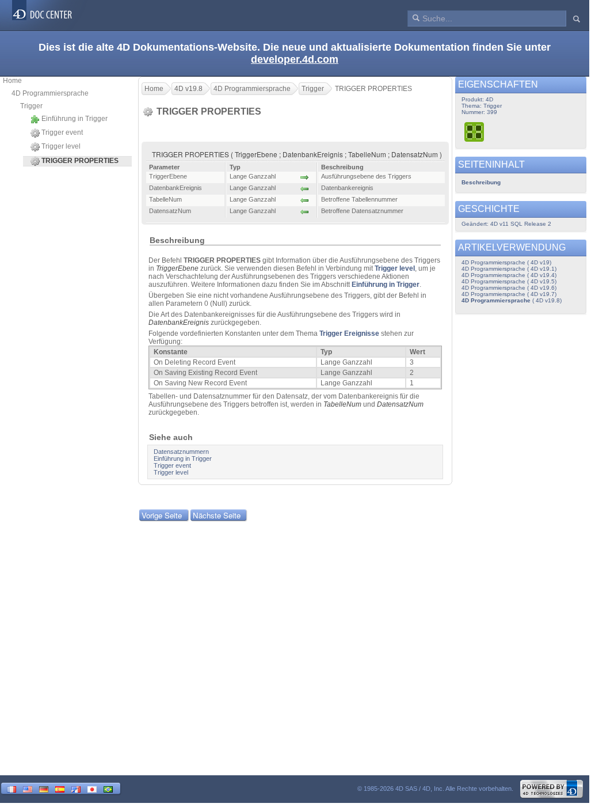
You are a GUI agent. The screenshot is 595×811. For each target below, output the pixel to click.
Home (12, 81)
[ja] (92, 788)
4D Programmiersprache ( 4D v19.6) (508, 288)
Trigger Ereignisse (349, 333)
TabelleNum (342, 404)
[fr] (11, 788)
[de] (43, 788)
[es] (60, 788)
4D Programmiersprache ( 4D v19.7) (508, 294)
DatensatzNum (400, 404)
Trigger (31, 106)
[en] (27, 788)
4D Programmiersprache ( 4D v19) (506, 262)
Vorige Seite (162, 515)
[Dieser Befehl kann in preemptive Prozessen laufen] (474, 131)
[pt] (108, 788)
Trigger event (62, 132)
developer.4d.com (294, 59)
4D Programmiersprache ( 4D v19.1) (508, 269)
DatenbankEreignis (178, 323)
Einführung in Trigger (74, 119)
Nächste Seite (217, 515)
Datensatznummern (181, 451)
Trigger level (61, 146)
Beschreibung (481, 182)
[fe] (76, 788)
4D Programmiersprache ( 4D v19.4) (508, 275)
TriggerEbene (177, 268)
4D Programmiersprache (50, 93)
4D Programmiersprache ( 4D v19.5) (508, 281)
